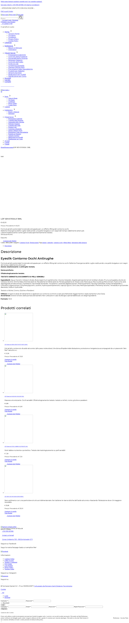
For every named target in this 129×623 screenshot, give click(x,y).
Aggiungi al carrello (10, 359)
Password (29, 601)
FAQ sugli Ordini (7, 11)
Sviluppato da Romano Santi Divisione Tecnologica (53, 586)
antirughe (50, 242)
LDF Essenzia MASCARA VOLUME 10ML (14, 396)
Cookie (3, 589)
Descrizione (8, 246)
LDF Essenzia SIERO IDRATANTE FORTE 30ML (16, 344)
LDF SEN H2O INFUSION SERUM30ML (14, 496)
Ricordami (6, 603)
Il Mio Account (9, 560)
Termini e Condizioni (11, 562)
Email (28, 607)
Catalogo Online (9, 559)
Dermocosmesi (34, 242)
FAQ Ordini (8, 564)
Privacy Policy (9, 567)
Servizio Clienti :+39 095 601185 (12, 5)
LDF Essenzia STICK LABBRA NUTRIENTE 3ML (16, 446)
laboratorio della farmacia (79, 242)
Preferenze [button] (116, 618)
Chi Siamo (27, 5)
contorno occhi (58, 242)
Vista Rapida (8, 361)
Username (4, 601)
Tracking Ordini (9, 569)
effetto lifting (67, 242)
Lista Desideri (9, 566)
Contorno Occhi (24, 242)
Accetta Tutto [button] (124, 618)
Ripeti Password (79, 607)
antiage (44, 242)
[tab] (66, 246)
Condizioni (35, 5)
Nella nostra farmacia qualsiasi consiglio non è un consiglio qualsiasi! (21, 1)
